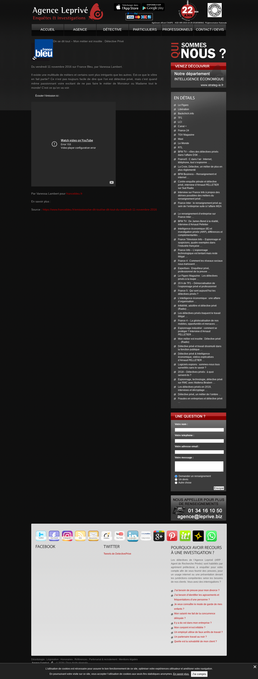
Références (81, 659)
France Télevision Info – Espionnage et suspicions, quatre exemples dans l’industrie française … (199, 242)
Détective (112, 29)
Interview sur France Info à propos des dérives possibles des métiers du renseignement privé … (199, 195)
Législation (53, 659)
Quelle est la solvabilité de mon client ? (195, 641)
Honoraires (66, 659)
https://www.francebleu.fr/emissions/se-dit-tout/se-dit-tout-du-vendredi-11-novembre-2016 (100, 209)
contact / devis (210, 29)
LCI (180, 122)
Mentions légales (128, 659)
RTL (180, 147)
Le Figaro (183, 105)
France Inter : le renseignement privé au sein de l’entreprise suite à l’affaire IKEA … (200, 206)
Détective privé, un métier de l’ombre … (199, 394)
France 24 (183, 130)
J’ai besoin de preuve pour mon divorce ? (197, 590)
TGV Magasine (186, 134)
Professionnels (177, 29)
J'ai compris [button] (199, 674)
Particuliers (145, 29)
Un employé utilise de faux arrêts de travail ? (198, 632)
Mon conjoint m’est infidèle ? (189, 627)
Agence (80, 29)
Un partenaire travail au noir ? (190, 636)
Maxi (180, 139)
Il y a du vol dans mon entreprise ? (193, 622)
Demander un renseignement (195, 476)
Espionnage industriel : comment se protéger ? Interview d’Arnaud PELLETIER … (197, 331)
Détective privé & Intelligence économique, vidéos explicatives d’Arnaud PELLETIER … (196, 357)
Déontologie (38, 659)
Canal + (182, 126)
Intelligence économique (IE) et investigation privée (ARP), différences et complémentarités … (200, 232)
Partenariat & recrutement (103, 659)
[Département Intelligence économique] (198, 64)
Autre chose (184, 482)
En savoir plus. (181, 674)
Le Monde (183, 143)
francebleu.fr (74, 193)
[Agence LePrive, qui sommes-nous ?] (198, 40)
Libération (183, 109)
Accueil (48, 29)
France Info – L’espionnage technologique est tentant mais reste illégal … (197, 253)
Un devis (183, 479)
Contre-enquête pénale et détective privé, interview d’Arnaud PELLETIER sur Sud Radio (198, 184)
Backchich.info (186, 113)
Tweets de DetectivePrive (117, 553)
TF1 (180, 117)
